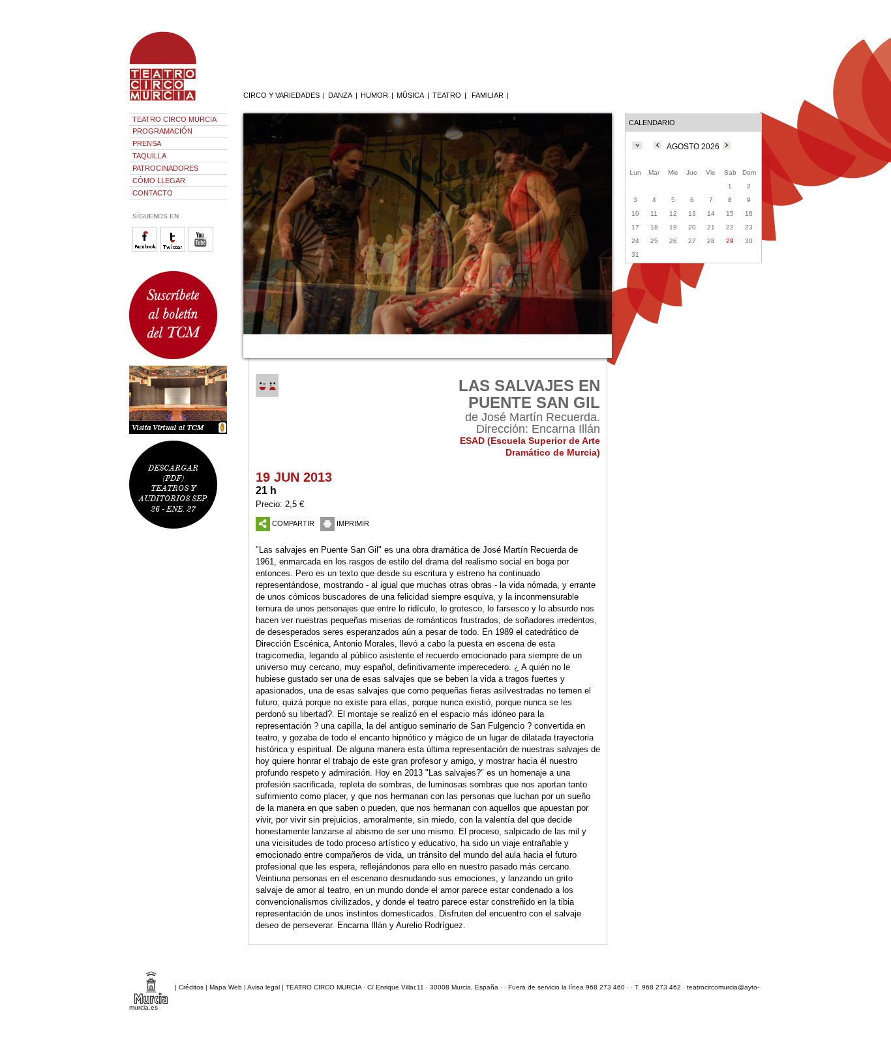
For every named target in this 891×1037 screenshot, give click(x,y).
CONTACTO (152, 193)
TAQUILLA (149, 156)
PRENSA (146, 143)
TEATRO (446, 95)
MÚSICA (410, 95)
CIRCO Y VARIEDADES (281, 95)
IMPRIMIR (353, 523)
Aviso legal (263, 987)
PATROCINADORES (165, 168)
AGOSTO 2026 (693, 146)
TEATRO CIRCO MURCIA (174, 119)
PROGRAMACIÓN (162, 131)
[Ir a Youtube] (203, 249)
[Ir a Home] (171, 101)
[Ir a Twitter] (174, 249)
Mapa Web (225, 987)
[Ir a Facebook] (146, 249)
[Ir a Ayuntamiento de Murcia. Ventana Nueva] (151, 987)
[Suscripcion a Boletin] (178, 315)
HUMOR (374, 95)
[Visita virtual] (178, 400)
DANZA (340, 95)
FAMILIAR (488, 95)
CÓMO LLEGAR (158, 180)
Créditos (191, 987)
